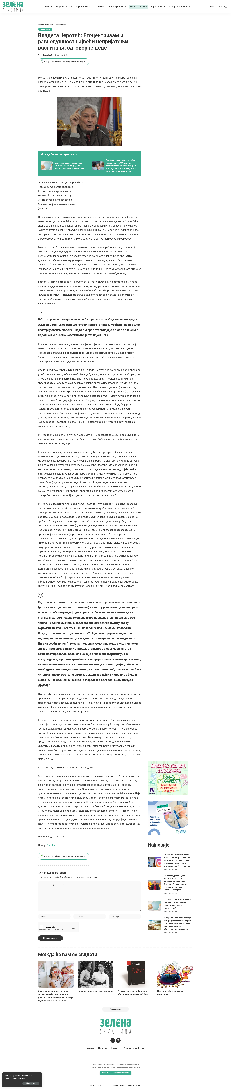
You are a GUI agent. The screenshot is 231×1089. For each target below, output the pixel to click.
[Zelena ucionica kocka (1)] (168, 778)
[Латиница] (220, 6)
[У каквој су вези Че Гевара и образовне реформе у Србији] (135, 974)
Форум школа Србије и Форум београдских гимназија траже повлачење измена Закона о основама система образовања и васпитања (178, 923)
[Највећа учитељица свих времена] (96, 974)
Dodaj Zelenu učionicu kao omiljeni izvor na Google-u (65, 62)
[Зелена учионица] (13, 6)
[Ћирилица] (211, 6)
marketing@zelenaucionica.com (115, 1073)
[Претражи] (226, 6)
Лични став (45, 29)
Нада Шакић (47, 55)
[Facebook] (112, 1040)
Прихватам (30, 1083)
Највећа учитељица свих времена (95, 991)
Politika (51, 845)
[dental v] (168, 818)
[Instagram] (118, 1040)
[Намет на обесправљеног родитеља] (175, 974)
